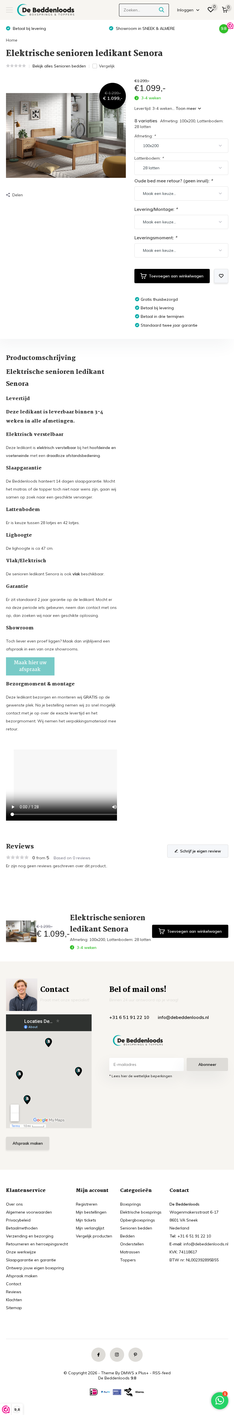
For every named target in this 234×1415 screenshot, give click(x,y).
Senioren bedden (136, 1228)
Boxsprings (130, 1204)
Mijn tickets (86, 1220)
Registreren (86, 1204)
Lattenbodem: (149, 158)
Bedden (127, 1236)
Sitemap (14, 1307)
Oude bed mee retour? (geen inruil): (173, 181)
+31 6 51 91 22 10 (129, 1017)
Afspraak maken (28, 1143)
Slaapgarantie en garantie (31, 1259)
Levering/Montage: (155, 209)
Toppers (128, 1259)
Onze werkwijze (21, 1252)
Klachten (14, 1299)
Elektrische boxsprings (141, 1212)
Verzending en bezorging (29, 1236)
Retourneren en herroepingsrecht (37, 1244)
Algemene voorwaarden (29, 1212)
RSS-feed (162, 1372)
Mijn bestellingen (91, 1212)
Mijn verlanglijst (90, 1228)
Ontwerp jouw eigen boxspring (35, 1267)
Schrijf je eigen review (200, 851)
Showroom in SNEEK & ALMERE (53, 28)
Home (11, 40)
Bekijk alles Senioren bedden (59, 66)
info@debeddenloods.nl (183, 1017)
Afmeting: (145, 136)
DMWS (127, 1372)
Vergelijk (107, 66)
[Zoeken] (162, 10)
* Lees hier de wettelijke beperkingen (140, 1076)
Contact (13, 1283)
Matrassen (130, 1252)
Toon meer (186, 108)
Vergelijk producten (94, 1236)
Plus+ (143, 1372)
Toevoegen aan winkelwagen (176, 276)
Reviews (13, 1291)
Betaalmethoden (22, 1228)
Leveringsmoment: (155, 237)
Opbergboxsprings (137, 1220)
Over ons (14, 1204)
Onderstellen (132, 1244)
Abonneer (207, 1064)
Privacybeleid (18, 1220)
